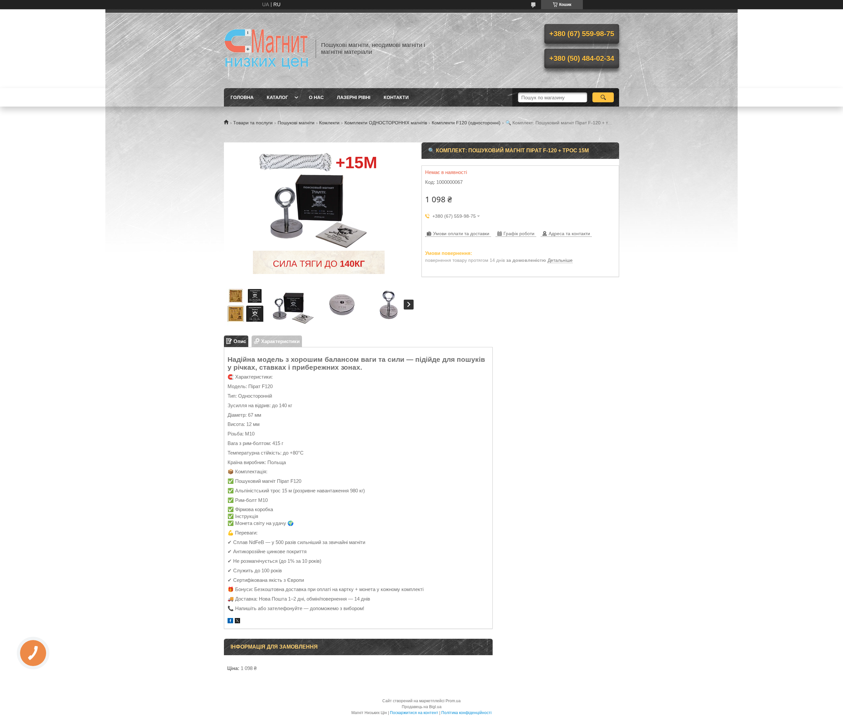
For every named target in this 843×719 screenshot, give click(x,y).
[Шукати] (603, 97)
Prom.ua (453, 701)
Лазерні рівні (353, 97)
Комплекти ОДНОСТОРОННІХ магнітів (385, 122)
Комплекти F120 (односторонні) (466, 122)
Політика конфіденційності (466, 712)
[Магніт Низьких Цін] (267, 48)
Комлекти (329, 122)
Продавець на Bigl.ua (422, 707)
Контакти (396, 97)
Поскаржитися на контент (414, 712)
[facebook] (230, 621)
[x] (237, 621)
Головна (242, 97)
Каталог (277, 97)
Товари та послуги (253, 122)
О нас (316, 97)
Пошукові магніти (296, 122)
